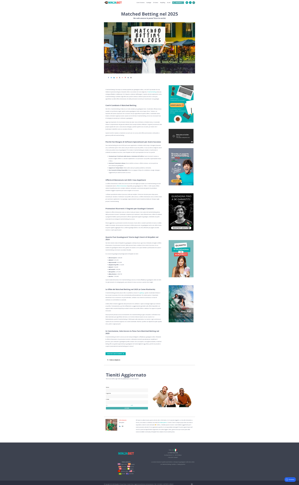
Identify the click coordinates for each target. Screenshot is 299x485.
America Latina (124, 471)
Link (132, 405)
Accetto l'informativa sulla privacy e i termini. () (120, 405)
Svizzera (124, 469)
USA (133, 471)
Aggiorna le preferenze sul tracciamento (143, 484)
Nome (107, 387)
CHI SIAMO (159, 484)
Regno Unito (123, 464)
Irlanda (131, 469)
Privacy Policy (123, 484)
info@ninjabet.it (163, 422)
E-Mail (107, 399)
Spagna (133, 464)
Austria (132, 466)
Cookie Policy (130, 484)
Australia (131, 473)
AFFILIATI (171, 484)
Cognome (108, 393)
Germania (123, 466)
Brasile (123, 473)
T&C (155, 484)
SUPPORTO (166, 484)
